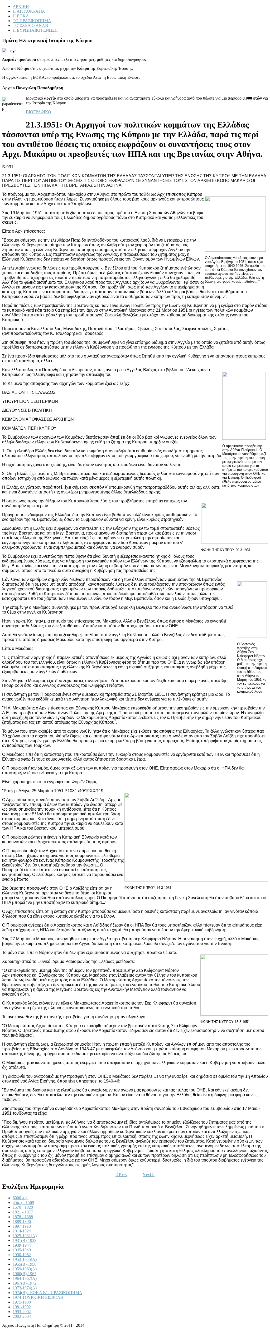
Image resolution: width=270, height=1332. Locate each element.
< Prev (121, 1174)
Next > (149, 1174)
